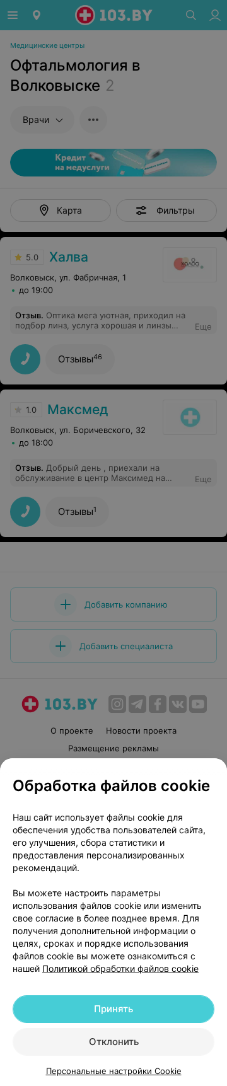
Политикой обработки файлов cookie (120, 968)
